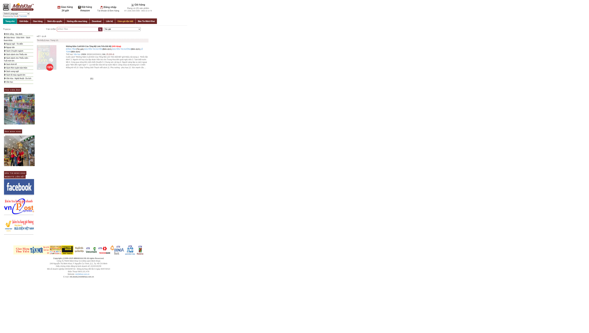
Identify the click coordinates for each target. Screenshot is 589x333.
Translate (23, 16)
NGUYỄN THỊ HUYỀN (93, 49)
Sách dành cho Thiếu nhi (16, 54)
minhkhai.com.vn (82, 274)
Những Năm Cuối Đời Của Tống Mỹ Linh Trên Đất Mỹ (89, 46)
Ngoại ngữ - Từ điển (14, 44)
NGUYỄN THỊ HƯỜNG (121, 49)
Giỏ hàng (140, 4)
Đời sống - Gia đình (14, 34)
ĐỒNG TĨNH (71, 49)
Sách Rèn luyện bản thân (16, 68)
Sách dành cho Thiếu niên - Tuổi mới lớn (16, 59)
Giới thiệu (23, 21)
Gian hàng (37, 21)
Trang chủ (10, 21)
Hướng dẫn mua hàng (77, 21)
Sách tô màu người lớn (15, 75)
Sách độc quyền (54, 21)
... (145, 67)
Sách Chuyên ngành (14, 51)
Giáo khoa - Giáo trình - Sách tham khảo (17, 39)
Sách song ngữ (12, 71)
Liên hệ (109, 21)
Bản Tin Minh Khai (146, 21)
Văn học (9, 82)
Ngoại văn (10, 47)
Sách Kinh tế (11, 64)
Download (96, 21)
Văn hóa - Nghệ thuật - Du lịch (18, 78)
